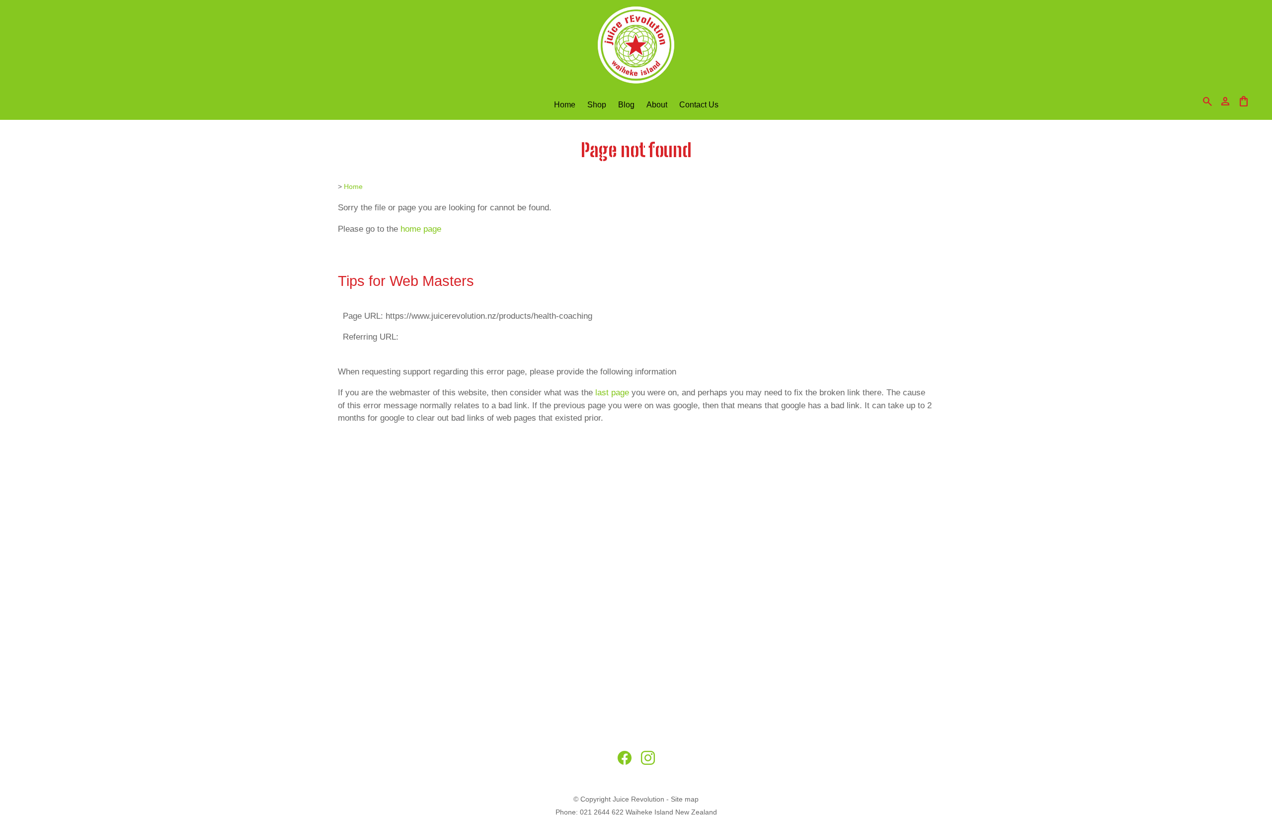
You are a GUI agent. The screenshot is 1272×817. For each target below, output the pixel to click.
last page (612, 392)
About (656, 104)
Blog (626, 104)
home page (420, 229)
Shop (596, 104)
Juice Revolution (638, 799)
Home (564, 104)
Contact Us (698, 104)
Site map (685, 799)
